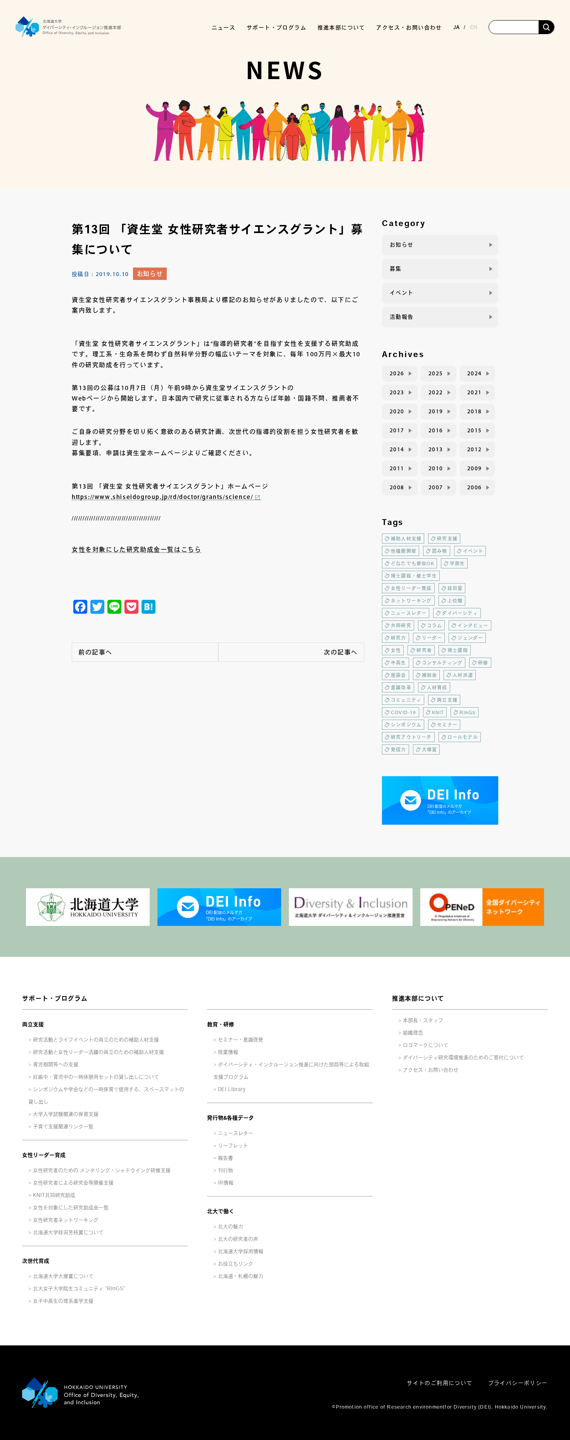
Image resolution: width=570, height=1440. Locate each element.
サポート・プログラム (54, 998)
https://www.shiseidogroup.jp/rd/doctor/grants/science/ (162, 497)
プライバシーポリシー (518, 1383)
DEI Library (231, 1089)
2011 (397, 468)
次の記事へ (341, 652)
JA (456, 27)
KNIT (438, 712)
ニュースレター (409, 613)
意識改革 (401, 687)
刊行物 (225, 1170)
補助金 (429, 675)
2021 (474, 392)
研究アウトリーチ (411, 737)
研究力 (398, 637)
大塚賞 (429, 749)
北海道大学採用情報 (240, 1251)
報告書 (225, 1157)
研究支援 (447, 538)
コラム (434, 625)
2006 (474, 487)
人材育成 (437, 687)
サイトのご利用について (439, 1383)
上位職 (455, 600)
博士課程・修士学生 (414, 575)
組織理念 (413, 1032)
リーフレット (233, 1145)
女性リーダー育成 (411, 588)
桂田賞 (455, 588)
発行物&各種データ (230, 1118)
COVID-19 (403, 712)
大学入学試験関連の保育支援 (65, 1114)
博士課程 (457, 650)
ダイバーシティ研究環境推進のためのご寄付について (463, 1057)
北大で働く (220, 1211)
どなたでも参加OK (412, 563)
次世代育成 (35, 1261)
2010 (435, 468)
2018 (474, 411)
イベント (402, 292)
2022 (435, 392)
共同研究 (401, 625)
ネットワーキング (411, 600)
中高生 (398, 662)
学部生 (457, 563)
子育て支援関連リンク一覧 (63, 1126)
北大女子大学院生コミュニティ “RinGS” (79, 1288)
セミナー (447, 724)
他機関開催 (403, 551)
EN (473, 27)
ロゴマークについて (425, 1045)
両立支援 (447, 700)
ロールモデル (462, 737)
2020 (397, 411)
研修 (483, 662)
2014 (397, 449)
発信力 (398, 749)
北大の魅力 (230, 1226)
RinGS (467, 712)
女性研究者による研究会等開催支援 (73, 1182)
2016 (435, 430)
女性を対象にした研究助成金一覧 (71, 1207)
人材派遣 (463, 675)
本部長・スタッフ (423, 1020)
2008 (397, 487)
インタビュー (473, 625)
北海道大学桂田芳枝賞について (68, 1232)
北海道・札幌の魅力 (240, 1276)
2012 (474, 449)
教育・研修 (220, 1024)
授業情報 (228, 1052)
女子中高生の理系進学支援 (63, 1301)
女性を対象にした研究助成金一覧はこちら (136, 549)
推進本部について (418, 998)
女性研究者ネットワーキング (65, 1219)
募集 (396, 268)
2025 (435, 373)
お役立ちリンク (235, 1263)
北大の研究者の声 (238, 1238)
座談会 (398, 675)
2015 (474, 430)
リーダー (432, 637)
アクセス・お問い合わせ (409, 27)
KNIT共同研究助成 (54, 1195)
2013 (435, 449)
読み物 (439, 551)
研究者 (424, 650)
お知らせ (150, 274)
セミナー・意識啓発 (240, 1039)
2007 (435, 487)
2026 (397, 373)
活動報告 (402, 316)
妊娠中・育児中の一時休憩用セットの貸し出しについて (96, 1076)
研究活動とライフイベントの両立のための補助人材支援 (96, 1039)
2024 (474, 373)
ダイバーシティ (460, 613)
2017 (397, 430)
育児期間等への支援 (55, 1064)
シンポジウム (406, 724)
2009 (474, 468)
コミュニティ (406, 700)
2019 (435, 411)
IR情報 (225, 1182)
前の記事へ (95, 652)
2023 (397, 392)
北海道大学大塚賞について (63, 1276)
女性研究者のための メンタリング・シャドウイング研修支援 (102, 1170)
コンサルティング (442, 662)
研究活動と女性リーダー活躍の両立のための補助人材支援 (98, 1052)
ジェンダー (470, 637)
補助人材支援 (406, 538)
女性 (396, 650)
